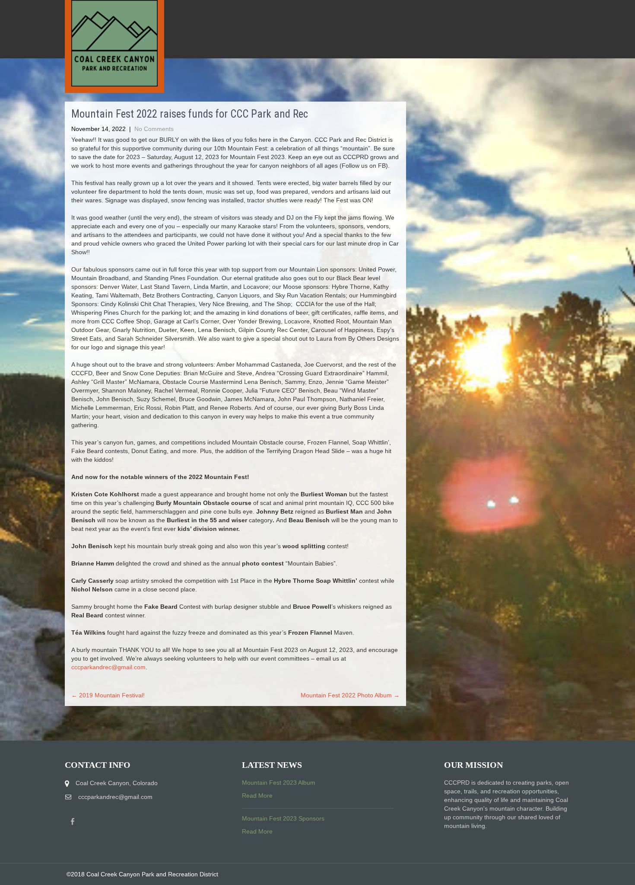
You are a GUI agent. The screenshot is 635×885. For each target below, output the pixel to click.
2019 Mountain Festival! (108, 695)
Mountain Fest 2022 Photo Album (350, 695)
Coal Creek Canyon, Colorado (117, 783)
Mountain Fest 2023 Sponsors (283, 818)
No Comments (154, 128)
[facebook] (72, 821)
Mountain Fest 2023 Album (278, 782)
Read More (257, 795)
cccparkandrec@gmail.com (108, 667)
